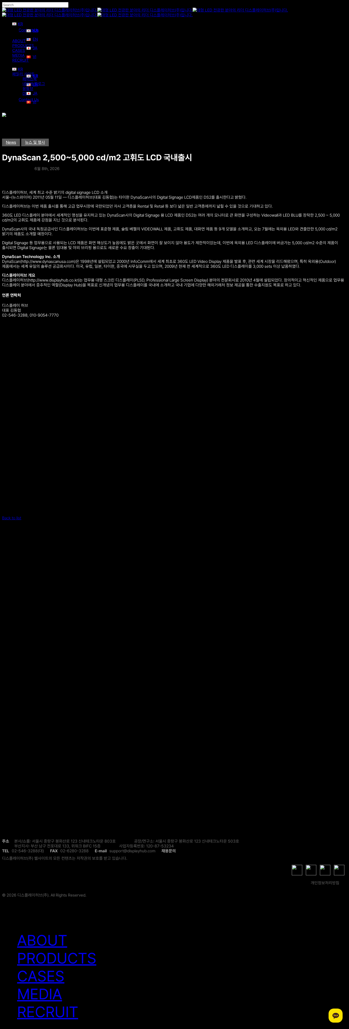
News (11, 142)
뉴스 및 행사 (35, 142)
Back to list (11, 518)
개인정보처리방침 (325, 882)
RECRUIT (47, 1012)
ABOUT (42, 940)
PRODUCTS (56, 958)
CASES (40, 976)
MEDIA (39, 994)
